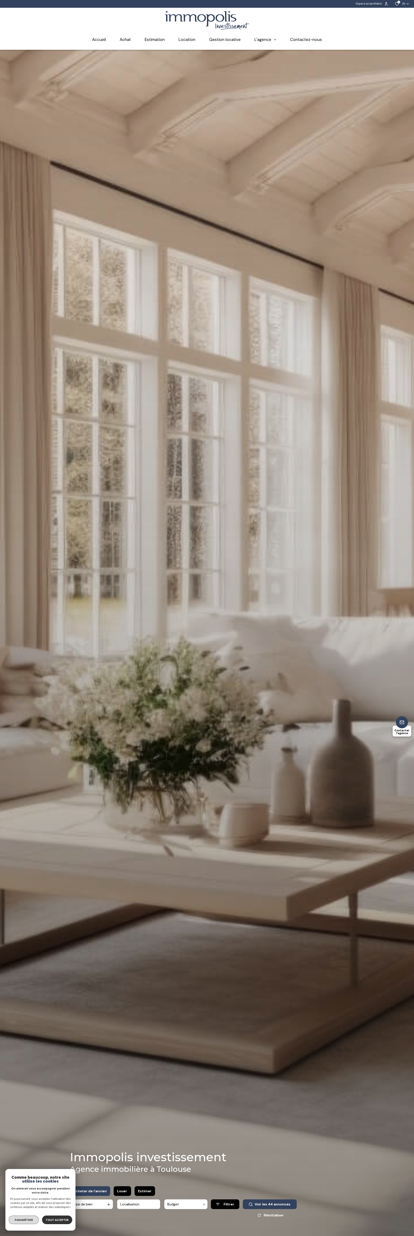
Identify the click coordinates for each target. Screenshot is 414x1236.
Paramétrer (24, 1220)
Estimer (145, 1191)
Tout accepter (57, 1220)
